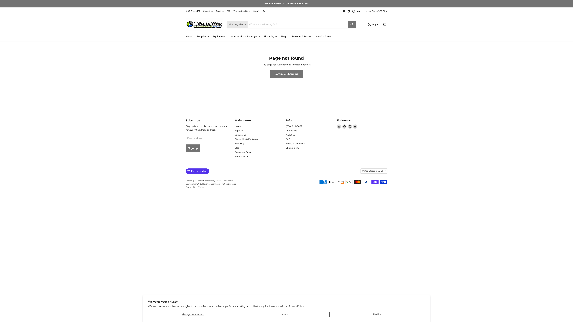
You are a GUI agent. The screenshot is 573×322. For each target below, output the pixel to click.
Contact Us (208, 11)
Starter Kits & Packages (244, 36)
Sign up (193, 148)
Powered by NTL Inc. (195, 187)
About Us (220, 11)
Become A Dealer (302, 36)
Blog (283, 36)
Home (189, 36)
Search (189, 180)
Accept (285, 314)
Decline (377, 314)
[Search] (352, 24)
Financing (269, 36)
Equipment (219, 36)
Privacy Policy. (296, 306)
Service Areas (323, 36)
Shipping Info (259, 11)
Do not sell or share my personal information (214, 180)
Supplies (202, 36)
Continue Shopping (287, 74)
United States (375, 11)
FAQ (229, 11)
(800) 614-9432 (193, 11)
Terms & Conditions (242, 11)
